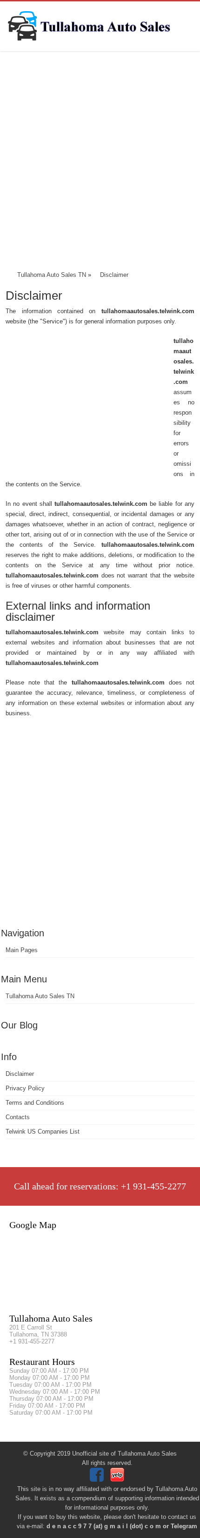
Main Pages (22, 950)
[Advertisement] (100, 163)
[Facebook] (98, 1479)
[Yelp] (118, 1479)
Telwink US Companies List (43, 1131)
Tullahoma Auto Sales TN (40, 996)
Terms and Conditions (35, 1102)
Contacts (18, 1117)
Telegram (184, 1526)
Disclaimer (20, 1073)
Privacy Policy (25, 1088)
